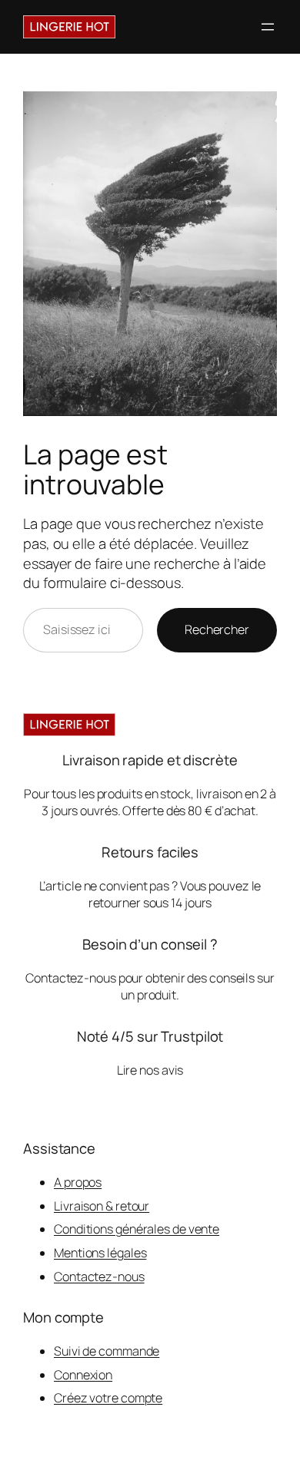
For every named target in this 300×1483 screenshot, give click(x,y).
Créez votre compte (108, 1397)
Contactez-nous (99, 1276)
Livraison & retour (101, 1205)
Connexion (83, 1374)
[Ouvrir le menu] (267, 27)
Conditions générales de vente (136, 1228)
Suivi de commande (106, 1351)
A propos (78, 1182)
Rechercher (217, 629)
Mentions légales (100, 1252)
